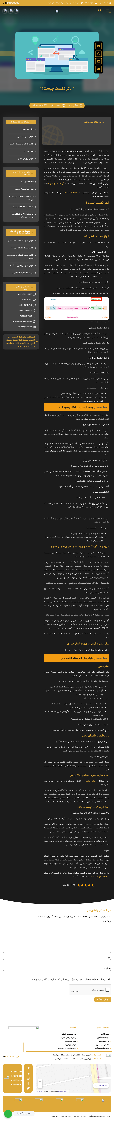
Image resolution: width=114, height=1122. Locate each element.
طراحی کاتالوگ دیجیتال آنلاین (21, 144)
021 (11, 3)
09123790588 (70, 193)
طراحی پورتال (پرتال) (25, 158)
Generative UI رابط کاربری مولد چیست (21, 198)
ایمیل (107, 968)
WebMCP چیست (27, 181)
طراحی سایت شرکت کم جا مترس (21, 240)
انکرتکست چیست (14, 340)
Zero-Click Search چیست (23, 207)
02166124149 (16, 1076)
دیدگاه (107, 922)
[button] (98, 46)
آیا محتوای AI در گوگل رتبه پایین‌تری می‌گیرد (23, 216)
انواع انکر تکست (27, 343)
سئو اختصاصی (28, 129)
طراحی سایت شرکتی (25, 136)
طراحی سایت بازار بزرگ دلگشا (22, 265)
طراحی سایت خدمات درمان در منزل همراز (20, 257)
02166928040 (17, 1072)
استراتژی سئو (29, 337)
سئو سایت (90, 781)
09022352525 (17, 1084)
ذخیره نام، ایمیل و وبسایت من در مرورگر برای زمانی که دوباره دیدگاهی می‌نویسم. (70, 979)
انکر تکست (17, 337)
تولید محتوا (29, 151)
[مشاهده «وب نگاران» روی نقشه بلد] (73, 1078)
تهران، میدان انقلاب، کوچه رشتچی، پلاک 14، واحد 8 (77, 1055)
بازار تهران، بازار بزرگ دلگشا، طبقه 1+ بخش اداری (77, 1059)
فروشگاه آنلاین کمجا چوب (23, 272)
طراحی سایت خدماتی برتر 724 (22, 248)
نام (108, 957)
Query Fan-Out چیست (24, 189)
